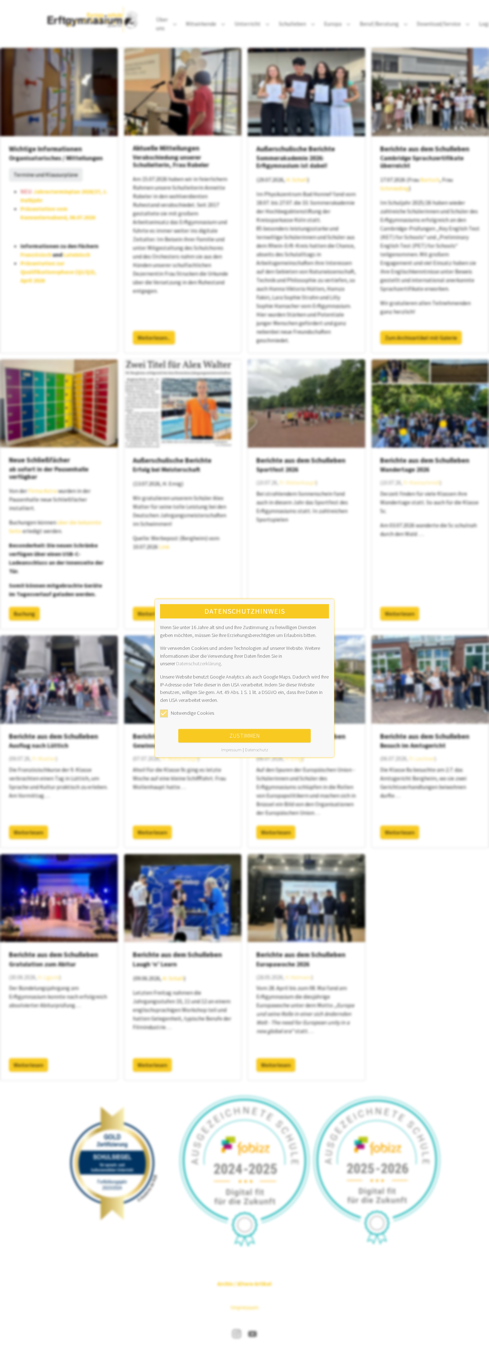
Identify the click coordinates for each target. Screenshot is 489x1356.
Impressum (231, 749)
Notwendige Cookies (192, 713)
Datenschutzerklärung (198, 664)
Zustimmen (244, 735)
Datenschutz (256, 749)
